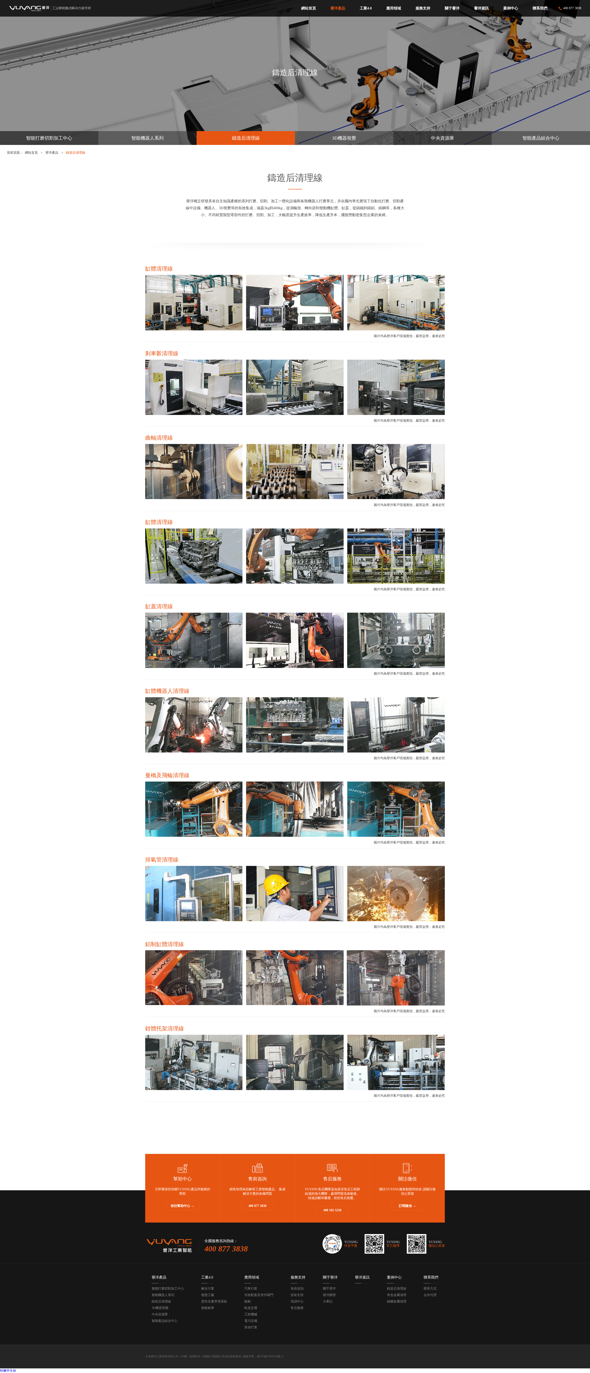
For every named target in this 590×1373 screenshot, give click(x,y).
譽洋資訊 (362, 1277)
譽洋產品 (51, 152)
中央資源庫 (442, 138)
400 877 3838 (257, 1206)
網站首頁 (31, 152)
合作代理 (430, 1295)
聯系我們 (431, 1277)
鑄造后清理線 (246, 138)
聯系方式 (430, 1288)
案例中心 (394, 1277)
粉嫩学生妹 (8, 1370)
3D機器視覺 (344, 138)
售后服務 (297, 1308)
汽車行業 (250, 1288)
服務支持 (298, 1277)
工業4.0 (207, 1277)
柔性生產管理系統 (214, 1301)
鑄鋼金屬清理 (396, 1301)
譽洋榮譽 (329, 1295)
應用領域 (251, 1277)
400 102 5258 (332, 1210)
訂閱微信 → (407, 1206)
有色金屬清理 (396, 1295)
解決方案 (207, 1288)
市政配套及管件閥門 (258, 1295)
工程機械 (250, 1314)
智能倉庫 (207, 1308)
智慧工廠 (207, 1295)
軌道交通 (250, 1308)
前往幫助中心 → (182, 1206)
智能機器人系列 (147, 138)
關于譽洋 (330, 1277)
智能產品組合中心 (540, 138)
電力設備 (250, 1321)
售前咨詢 (297, 1288)
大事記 (328, 1301)
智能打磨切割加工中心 (49, 138)
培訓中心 (297, 1301)
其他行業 (250, 1327)
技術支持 (297, 1295)
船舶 (247, 1301)
